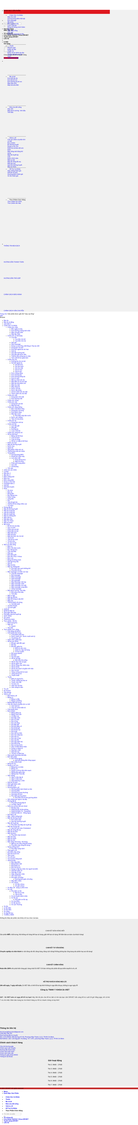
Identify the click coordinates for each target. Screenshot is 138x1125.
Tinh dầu (14, 594)
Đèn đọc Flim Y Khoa (15, 556)
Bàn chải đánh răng (17, 409)
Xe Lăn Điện (15, 901)
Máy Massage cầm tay (18, 582)
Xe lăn (6, 906)
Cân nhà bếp (12, 551)
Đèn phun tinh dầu (17, 592)
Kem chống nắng (17, 373)
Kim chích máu (16, 819)
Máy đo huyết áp (9, 514)
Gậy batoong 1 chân (18, 780)
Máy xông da (15, 387)
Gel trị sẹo (18, 371)
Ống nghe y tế (12, 850)
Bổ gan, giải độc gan (18, 643)
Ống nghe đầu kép (10, 612)
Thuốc (11, 46)
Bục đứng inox (12, 495)
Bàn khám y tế (12, 696)
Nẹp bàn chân (16, 750)
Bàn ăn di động (9, 322)
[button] (6, 42)
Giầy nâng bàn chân (18, 874)
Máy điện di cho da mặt (19, 381)
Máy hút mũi (15, 405)
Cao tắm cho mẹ (20, 341)
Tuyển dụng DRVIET (11, 37)
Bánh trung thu (12, 623)
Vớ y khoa (14, 882)
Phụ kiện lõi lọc (16, 570)
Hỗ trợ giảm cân (16, 663)
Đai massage (15, 575)
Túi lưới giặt (12, 607)
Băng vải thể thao (17, 436)
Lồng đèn (11, 499)
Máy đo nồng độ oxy (14, 830)
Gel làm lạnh (19, 366)
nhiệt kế (6, 609)
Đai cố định (11, 711)
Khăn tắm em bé (13, 531)
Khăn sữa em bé (13, 529)
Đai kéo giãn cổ (16, 726)
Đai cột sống (15, 723)
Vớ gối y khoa (19, 886)
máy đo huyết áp (9, 512)
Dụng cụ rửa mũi (9, 482)
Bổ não (13, 645)
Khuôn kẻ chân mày (18, 456)
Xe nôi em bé (12, 543)
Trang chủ (3, 314)
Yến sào (10, 468)
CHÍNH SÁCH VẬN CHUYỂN (14, 310)
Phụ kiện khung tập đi (18, 803)
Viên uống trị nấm (17, 687)
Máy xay (10, 600)
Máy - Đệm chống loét (15, 816)
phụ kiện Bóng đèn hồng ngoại (25, 760)
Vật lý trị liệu (12, 860)
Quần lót (10, 448)
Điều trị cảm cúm (20, 648)
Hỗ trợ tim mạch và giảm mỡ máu (22, 668)
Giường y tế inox (16, 794)
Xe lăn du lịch (15, 903)
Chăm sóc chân (13, 327)
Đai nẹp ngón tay (17, 741)
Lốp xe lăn (18, 894)
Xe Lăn (10, 889)
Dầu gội (14, 427)
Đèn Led (10, 558)
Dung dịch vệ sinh (17, 347)
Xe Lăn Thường (16, 904)
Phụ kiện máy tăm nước (23, 415)
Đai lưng (14, 731)
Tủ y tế (6, 689)
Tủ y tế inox (11, 857)
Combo (6, 471)
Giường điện (15, 791)
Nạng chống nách (13, 847)
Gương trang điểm (17, 454)
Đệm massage (16, 577)
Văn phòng (7, 692)
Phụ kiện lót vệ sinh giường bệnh (26, 797)
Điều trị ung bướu (17, 679)
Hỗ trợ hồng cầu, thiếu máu (20, 665)
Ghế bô (6, 485)
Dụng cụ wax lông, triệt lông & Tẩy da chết (25, 346)
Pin (9, 500)
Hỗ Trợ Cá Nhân (14, 169)
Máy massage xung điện (19, 587)
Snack (13, 626)
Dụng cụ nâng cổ (17, 748)
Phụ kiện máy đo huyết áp (12, 614)
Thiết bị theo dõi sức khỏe (16, 451)
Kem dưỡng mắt (16, 398)
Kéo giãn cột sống (17, 877)
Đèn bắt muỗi (12, 555)
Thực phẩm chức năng (11, 629)
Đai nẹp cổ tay (16, 738)
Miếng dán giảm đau (18, 772)
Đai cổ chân (15, 719)
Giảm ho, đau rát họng (22, 650)
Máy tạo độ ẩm (12, 597)
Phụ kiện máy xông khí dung (20, 845)
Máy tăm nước (16, 414)
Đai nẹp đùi (15, 740)
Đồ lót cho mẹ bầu (14, 526)
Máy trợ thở (11, 840)
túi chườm (7, 690)
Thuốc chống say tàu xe (19, 680)
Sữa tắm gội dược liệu (18, 354)
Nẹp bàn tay (15, 752)
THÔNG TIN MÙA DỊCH (12, 246)
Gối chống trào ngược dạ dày (17, 799)
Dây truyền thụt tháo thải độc (17, 755)
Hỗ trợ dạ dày (15, 658)
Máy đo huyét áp (9, 510)
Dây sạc (10, 553)
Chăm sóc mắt (12, 395)
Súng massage (16, 589)
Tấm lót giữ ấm (13, 502)
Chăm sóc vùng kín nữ (15, 432)
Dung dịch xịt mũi (17, 403)
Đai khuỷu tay (15, 730)
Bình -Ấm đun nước (14, 548)
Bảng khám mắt (16, 864)
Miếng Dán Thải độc (18, 774)
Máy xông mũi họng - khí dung (18, 842)
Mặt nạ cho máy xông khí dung (21, 843)
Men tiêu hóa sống (21, 660)
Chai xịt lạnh (15, 437)
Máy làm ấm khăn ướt (18, 383)
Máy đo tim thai (13, 831)
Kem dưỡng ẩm (16, 375)
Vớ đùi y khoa (19, 884)
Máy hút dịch (12, 833)
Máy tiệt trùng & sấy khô (15, 599)
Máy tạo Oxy (12, 836)
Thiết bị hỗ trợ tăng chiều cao (17, 504)
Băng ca (10, 697)
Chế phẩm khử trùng (14, 633)
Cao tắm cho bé (20, 339)
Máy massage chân (17, 583)
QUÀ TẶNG (8, 616)
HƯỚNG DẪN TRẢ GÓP (12, 278)
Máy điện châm (16, 881)
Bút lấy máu (15, 808)
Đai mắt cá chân (16, 733)
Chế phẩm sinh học (17, 634)
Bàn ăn (6, 320)
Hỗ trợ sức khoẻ (13, 641)
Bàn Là (10, 546)
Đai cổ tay (14, 721)
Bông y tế (14, 769)
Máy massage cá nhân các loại (18, 572)
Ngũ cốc (10, 624)
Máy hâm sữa (12, 533)
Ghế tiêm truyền (9, 487)
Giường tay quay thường (19, 792)
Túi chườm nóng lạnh (15, 859)
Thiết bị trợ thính (9, 619)
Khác (5, 488)
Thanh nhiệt (15, 675)
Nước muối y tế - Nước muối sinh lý (23, 636)
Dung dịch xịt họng (17, 410)
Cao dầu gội (15, 426)
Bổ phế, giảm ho (16, 646)
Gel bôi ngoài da (16, 363)
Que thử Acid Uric (13, 853)
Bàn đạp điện (15, 862)
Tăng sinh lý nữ (16, 673)
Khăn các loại (12, 443)
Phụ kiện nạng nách (18, 848)
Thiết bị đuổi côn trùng (15, 602)
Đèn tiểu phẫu (12, 757)
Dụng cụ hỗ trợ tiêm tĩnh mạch (21, 770)
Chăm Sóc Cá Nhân (16, 15)
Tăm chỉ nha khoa (17, 419)
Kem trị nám (15, 378)
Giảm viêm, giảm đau (15, 640)
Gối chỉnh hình (16, 876)
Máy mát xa (7, 517)
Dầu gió (14, 342)
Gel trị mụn (18, 370)
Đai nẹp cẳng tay (17, 735)
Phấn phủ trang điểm (18, 463)
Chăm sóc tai (12, 420)
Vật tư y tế (12, 138)
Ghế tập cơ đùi (16, 872)
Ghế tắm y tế (12, 786)
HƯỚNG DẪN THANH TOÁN (14, 262)
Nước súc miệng (16, 417)
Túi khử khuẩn (12, 606)
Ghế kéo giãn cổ (16, 870)
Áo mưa (10, 490)
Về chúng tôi (8, 1117)
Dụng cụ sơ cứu (13, 765)
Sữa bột (10, 628)
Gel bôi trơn (19, 364)
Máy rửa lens (19, 461)
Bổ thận (13, 655)
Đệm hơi (7, 478)
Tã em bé (11, 538)
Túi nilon (10, 505)
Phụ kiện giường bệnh (18, 796)
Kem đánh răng (16, 412)
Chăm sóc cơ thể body (15, 336)
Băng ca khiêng (16, 701)
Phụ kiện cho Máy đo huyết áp (21, 825)
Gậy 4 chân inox (16, 779)
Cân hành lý (15, 706)
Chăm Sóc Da (12, 359)
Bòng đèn (11, 493)
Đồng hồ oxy (12, 763)
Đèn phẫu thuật (16, 762)
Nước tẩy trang (16, 390)
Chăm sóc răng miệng (15, 407)
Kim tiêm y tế (12, 814)
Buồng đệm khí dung (14, 702)
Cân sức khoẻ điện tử (18, 707)
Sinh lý (13, 351)
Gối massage (15, 580)
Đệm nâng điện (9, 480)
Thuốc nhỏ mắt (16, 682)
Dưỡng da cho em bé (18, 361)
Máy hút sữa (12, 534)
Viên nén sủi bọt (16, 685)
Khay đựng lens (20, 460)
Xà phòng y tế (15, 638)
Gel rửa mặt (19, 368)
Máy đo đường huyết (14, 444)
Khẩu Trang (11, 497)
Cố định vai (15, 716)
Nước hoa (11, 446)
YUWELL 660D (9, 915)
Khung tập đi (8, 507)
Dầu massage (16, 344)
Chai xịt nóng (15, 439)
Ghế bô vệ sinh (13, 782)
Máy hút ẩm (11, 565)
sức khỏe (7, 617)
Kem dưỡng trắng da (18, 376)
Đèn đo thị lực (16, 867)
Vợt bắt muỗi (15, 604)
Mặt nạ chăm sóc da (18, 380)
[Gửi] (4, 1116)
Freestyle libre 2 (9, 483)
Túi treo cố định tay (17, 753)
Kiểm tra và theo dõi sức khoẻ (17, 806)
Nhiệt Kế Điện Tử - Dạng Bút (21, 811)
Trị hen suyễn (19, 651)
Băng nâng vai (16, 713)
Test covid (11, 855)
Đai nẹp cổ (14, 736)
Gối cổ (10, 563)
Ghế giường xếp (13, 561)
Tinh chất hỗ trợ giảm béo (19, 358)
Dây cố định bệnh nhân (19, 746)
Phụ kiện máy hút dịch (18, 835)
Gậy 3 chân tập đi (17, 777)
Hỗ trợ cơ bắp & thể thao (19, 441)
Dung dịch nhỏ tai (17, 422)
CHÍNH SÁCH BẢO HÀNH (13, 294)
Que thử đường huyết (18, 821)
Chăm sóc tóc (12, 424)
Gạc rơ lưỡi (11, 527)
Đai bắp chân (15, 718)
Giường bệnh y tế (13, 787)
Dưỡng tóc (14, 429)
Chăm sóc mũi (12, 402)
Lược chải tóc (15, 431)
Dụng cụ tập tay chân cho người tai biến (24, 869)
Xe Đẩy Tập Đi (16, 804)
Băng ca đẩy (15, 699)
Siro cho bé (15, 670)
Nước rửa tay (15, 388)
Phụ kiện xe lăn (16, 891)
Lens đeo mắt (15, 458)
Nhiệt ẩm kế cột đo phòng (19, 809)
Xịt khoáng (14, 466)
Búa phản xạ (15, 865)
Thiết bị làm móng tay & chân (21, 356)
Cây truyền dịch (13, 709)
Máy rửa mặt (15, 385)
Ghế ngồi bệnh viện (14, 784)
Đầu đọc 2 (7, 473)
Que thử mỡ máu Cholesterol (21, 828)
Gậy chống (11, 775)
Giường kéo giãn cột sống (23, 879)
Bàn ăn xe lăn (19, 893)
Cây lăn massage (17, 573)
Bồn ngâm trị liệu (17, 329)
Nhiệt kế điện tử (9, 611)
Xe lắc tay (14, 898)
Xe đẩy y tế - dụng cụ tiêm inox (18, 887)
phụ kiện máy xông (14, 852)
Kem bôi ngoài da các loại (20, 349)
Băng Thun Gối (16, 714)
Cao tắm (14, 337)
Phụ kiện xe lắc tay (21, 899)
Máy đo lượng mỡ (14, 826)
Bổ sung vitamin (16, 653)
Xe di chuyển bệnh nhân (19, 896)
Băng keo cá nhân (17, 767)
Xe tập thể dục (8, 913)
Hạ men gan (15, 656)
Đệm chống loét (9, 477)
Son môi (14, 465)
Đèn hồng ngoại (16, 758)
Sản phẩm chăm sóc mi (15, 449)
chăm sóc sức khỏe (10, 470)
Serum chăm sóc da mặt (19, 392)
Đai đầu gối (15, 724)
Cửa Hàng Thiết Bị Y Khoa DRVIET (16, 35)
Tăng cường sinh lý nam (19, 672)
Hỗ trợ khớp (15, 667)
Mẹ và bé (12, 76)
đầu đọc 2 (7, 475)
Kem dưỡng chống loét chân (20, 330)
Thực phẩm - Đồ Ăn (10, 621)
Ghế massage (16, 578)
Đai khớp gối (15, 728)
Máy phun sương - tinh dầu (17, 590)
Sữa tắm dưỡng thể (17, 353)
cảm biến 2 (7, 324)
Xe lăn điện (7, 909)
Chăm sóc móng (13, 400)
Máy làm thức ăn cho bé (15, 536)
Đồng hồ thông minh (14, 560)
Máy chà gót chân (17, 332)
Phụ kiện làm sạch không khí (20, 568)
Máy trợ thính (8, 522)
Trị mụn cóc (15, 684)
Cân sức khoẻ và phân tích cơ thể (19, 704)
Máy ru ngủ (11, 595)
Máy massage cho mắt (18, 585)
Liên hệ (6, 38)
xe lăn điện (7, 908)
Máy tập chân (15, 334)
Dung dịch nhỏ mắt (17, 397)
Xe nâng (6, 911)
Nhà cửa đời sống (15, 107)
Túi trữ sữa (11, 541)
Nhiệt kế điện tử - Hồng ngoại (21, 813)
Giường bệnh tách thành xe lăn (21, 789)
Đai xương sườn (17, 745)
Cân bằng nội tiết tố (14, 631)
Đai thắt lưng (15, 743)
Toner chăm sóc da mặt (19, 393)
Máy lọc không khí (10, 516)
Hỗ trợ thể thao (12, 434)
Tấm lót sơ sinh (13, 539)
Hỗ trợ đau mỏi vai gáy (18, 662)
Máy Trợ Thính (9, 521)
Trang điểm (11, 453)
